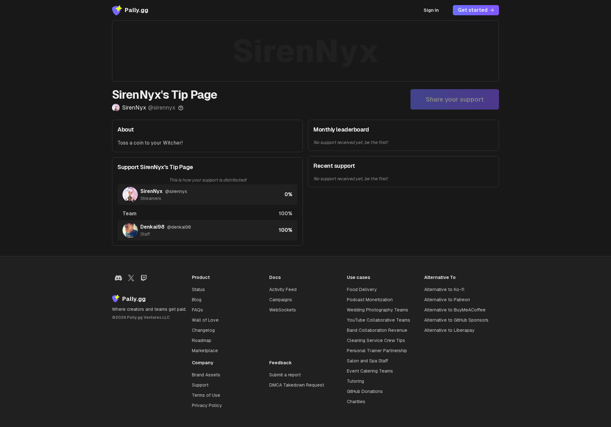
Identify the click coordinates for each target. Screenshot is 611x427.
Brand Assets (206, 374)
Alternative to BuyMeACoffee (455, 309)
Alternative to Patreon (447, 299)
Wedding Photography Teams (377, 309)
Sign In (431, 10)
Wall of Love (205, 320)
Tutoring (355, 381)
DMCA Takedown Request (296, 385)
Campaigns (280, 299)
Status (198, 289)
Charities (356, 401)
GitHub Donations (365, 391)
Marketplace (205, 350)
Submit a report (285, 374)
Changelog (203, 330)
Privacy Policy (207, 405)
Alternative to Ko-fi (444, 289)
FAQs (197, 309)
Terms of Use (206, 395)
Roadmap (201, 340)
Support (200, 385)
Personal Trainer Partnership (377, 350)
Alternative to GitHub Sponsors (456, 320)
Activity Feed (283, 289)
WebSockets (282, 309)
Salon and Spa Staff (367, 360)
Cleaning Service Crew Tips (376, 340)
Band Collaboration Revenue (377, 330)
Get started (473, 10)
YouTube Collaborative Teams (378, 320)
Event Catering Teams (370, 371)
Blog (196, 299)
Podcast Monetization (370, 299)
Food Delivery (362, 289)
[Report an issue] (180, 107)
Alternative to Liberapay (449, 330)
